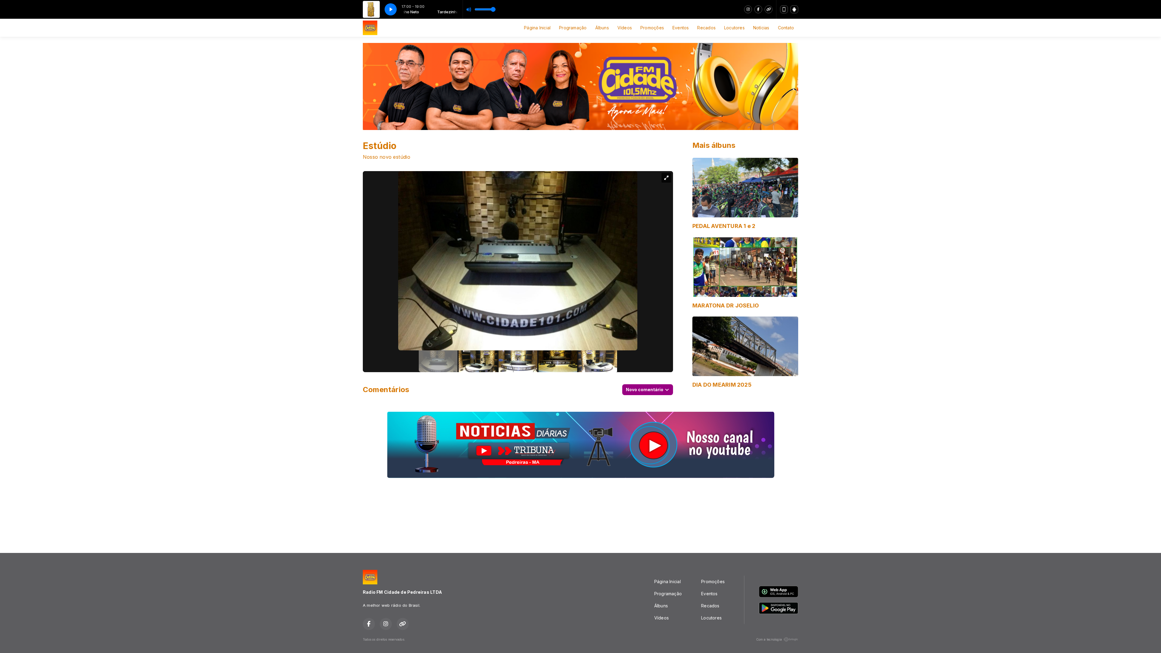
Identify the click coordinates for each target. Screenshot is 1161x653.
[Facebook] (758, 9)
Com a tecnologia (769, 639)
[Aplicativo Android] (794, 9)
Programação (573, 27)
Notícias (761, 27)
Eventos (680, 27)
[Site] (768, 9)
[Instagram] (748, 9)
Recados (706, 27)
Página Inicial (537, 27)
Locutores (734, 27)
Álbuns (602, 27)
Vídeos (624, 27)
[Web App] (784, 9)
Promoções (652, 27)
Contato (786, 27)
